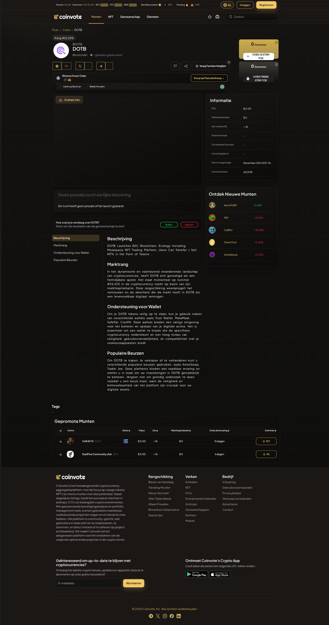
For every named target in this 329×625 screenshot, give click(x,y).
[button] (217, 16)
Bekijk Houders (97, 86)
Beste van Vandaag (161, 482)
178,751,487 (88, 4)
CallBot (228, 229)
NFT (187, 487)
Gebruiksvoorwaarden (237, 487)
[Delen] (185, 65)
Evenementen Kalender (201, 498)
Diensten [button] (153, 16)
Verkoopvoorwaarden (236, 498)
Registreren (266, 4)
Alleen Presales (158, 504)
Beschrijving (62, 238)
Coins (66, 30)
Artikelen (191, 482)
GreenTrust (230, 242)
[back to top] (322, 617)
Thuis (55, 30)
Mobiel (190, 521)
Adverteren (230, 504)
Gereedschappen (197, 509)
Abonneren (133, 583)
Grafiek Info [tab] (72, 100)
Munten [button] (96, 16)
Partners (190, 515)
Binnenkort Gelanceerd (163, 509)
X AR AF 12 (87, 441)
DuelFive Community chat (97, 454)
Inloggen (245, 4)
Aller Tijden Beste (159, 498)
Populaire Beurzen (65, 260)
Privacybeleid (231, 493)
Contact (227, 509)
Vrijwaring (229, 482)
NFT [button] (110, 16)
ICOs (188, 493)
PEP (226, 217)
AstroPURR (230, 205)
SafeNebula (231, 254)
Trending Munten (159, 487)
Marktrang (60, 245)
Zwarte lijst (155, 515)
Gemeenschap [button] (130, 16)
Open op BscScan (72, 86)
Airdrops (191, 504)
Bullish (169, 224)
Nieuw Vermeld (158, 493)
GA (66, 65)
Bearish (189, 224)
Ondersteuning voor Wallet (71, 252)
